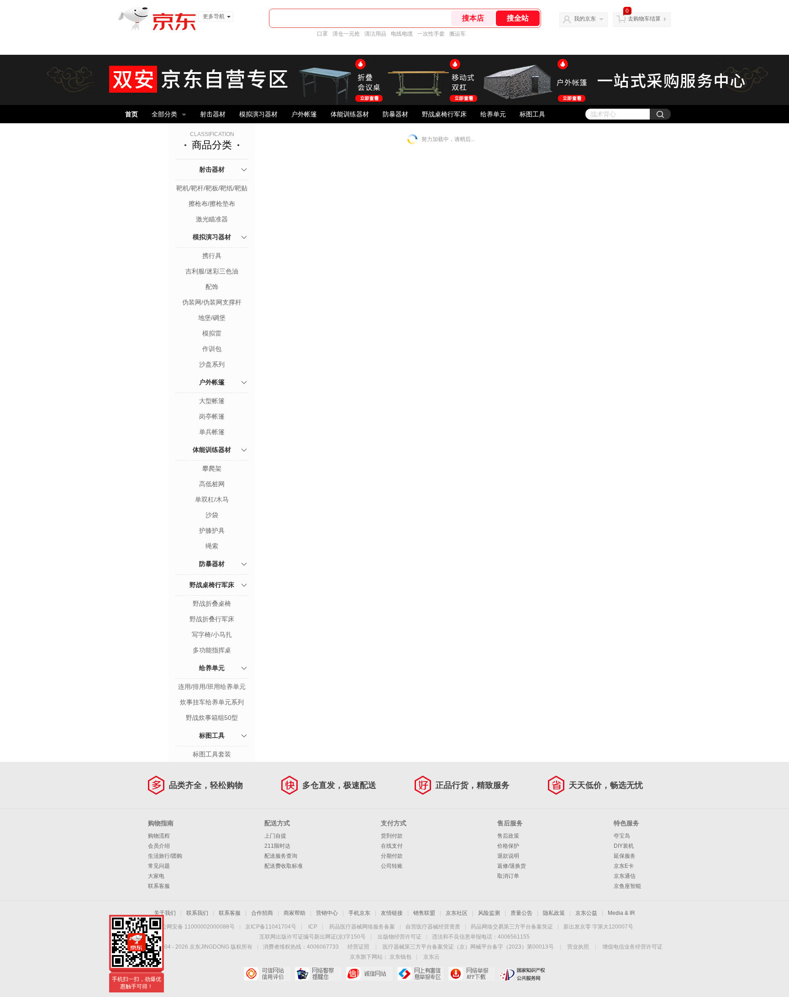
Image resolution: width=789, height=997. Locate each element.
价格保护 (508, 846)
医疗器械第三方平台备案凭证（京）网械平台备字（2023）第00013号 (468, 947)
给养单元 (493, 114)
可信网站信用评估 (266, 973)
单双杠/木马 (212, 499)
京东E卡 (624, 866)
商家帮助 (294, 913)
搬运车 (457, 34)
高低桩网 (212, 484)
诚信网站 (369, 973)
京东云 (431, 957)
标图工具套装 (212, 754)
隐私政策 (554, 913)
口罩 (322, 34)
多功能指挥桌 (212, 650)
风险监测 (489, 913)
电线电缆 (402, 34)
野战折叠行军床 (211, 619)
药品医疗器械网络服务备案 (362, 927)
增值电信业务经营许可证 (632, 947)
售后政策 (508, 836)
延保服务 (625, 856)
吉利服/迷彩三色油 (211, 271)
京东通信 (625, 876)
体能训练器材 (350, 114)
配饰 (211, 286)
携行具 (211, 255)
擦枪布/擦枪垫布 (212, 203)
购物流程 (159, 836)
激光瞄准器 (212, 219)
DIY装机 (624, 846)
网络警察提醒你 (318, 973)
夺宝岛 (622, 836)
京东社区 (457, 913)
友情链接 (392, 913)
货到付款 (392, 836)
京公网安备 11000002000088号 (195, 927)
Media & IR (621, 913)
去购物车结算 (644, 19)
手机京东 (359, 913)
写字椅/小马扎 (212, 634)
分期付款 (392, 856)
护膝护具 (212, 530)
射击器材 (213, 114)
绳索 (211, 546)
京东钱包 (400, 957)
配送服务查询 (280, 856)
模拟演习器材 (258, 114)
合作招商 (262, 913)
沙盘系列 (212, 364)
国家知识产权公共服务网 (522, 973)
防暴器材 (395, 114)
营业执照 (578, 947)
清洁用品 (375, 34)
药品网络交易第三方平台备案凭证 (512, 927)
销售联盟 (424, 913)
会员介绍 (159, 846)
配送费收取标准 (283, 866)
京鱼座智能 (627, 886)
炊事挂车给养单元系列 (212, 702)
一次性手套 (431, 34)
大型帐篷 (212, 400)
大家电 (156, 876)
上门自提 (275, 836)
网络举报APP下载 (471, 973)
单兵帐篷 (212, 432)
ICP (312, 927)
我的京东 (585, 19)
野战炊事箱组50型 (212, 717)
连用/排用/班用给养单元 (212, 686)
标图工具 (532, 114)
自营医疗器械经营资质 (432, 927)
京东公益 (586, 913)
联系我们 (197, 913)
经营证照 (358, 947)
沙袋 (211, 515)
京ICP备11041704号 (270, 927)
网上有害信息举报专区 (420, 973)
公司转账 (392, 866)
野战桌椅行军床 (444, 114)
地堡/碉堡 (212, 317)
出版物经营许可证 (399, 937)
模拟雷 (211, 333)
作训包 (211, 348)
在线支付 (392, 846)
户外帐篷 (304, 114)
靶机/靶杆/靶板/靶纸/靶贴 (211, 188)
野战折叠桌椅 (212, 603)
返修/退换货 (511, 866)
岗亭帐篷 (212, 416)
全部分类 (164, 114)
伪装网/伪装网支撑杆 (212, 302)
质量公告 (521, 913)
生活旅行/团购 (165, 856)
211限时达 (277, 846)
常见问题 (159, 866)
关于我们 (165, 913)
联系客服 (159, 886)
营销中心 (327, 913)
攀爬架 (211, 468)
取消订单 (508, 876)
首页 (131, 114)
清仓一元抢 (346, 34)
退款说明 (508, 856)
